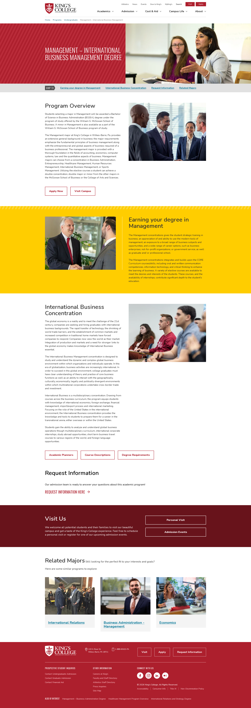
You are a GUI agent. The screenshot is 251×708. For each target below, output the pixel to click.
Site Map (97, 690)
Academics (104, 11)
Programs (57, 20)
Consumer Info (159, 688)
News (134, 4)
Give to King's (155, 4)
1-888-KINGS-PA (122, 649)
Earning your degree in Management (80, 88)
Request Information (162, 88)
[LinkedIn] (157, 675)
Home (47, 20)
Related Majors (187, 88)
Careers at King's (100, 674)
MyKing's (168, 4)
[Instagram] (148, 675)
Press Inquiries (99, 686)
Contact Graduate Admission (58, 678)
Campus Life (177, 11)
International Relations (66, 622)
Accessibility (142, 688)
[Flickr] (165, 675)
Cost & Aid (152, 11)
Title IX (173, 688)
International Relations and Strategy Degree (171, 698)
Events (144, 4)
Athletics (125, 4)
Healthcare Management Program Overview (128, 698)
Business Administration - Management (124, 624)
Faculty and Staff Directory (105, 678)
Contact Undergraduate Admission (60, 674)
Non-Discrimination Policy (192, 688)
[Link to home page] (60, 8)
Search (179, 4)
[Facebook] (140, 675)
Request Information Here (65, 492)
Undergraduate (71, 20)
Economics (167, 622)
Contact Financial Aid (54, 682)
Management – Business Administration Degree (84, 698)
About (199, 11)
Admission (128, 11)
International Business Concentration (126, 88)
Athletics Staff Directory (104, 682)
